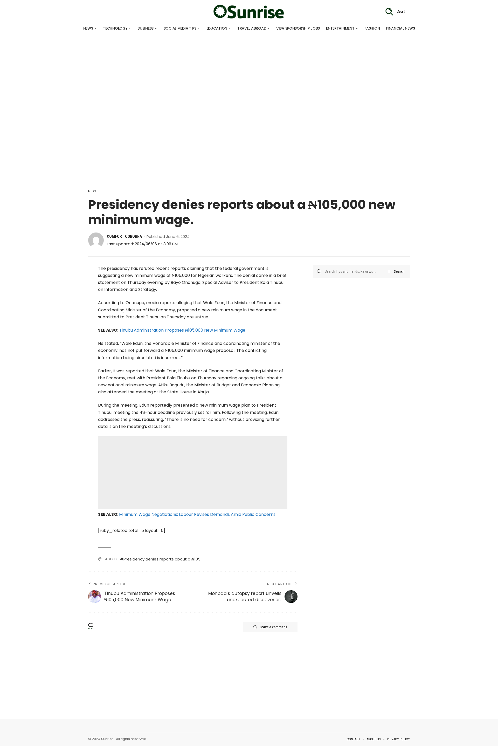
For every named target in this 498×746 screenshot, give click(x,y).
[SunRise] (249, 11)
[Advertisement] (155, 70)
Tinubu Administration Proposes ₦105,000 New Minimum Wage (181, 330)
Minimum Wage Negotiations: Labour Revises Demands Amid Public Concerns (197, 514)
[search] (389, 12)
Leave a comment (273, 626)
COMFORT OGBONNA (124, 236)
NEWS (93, 190)
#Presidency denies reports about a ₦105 (160, 559)
